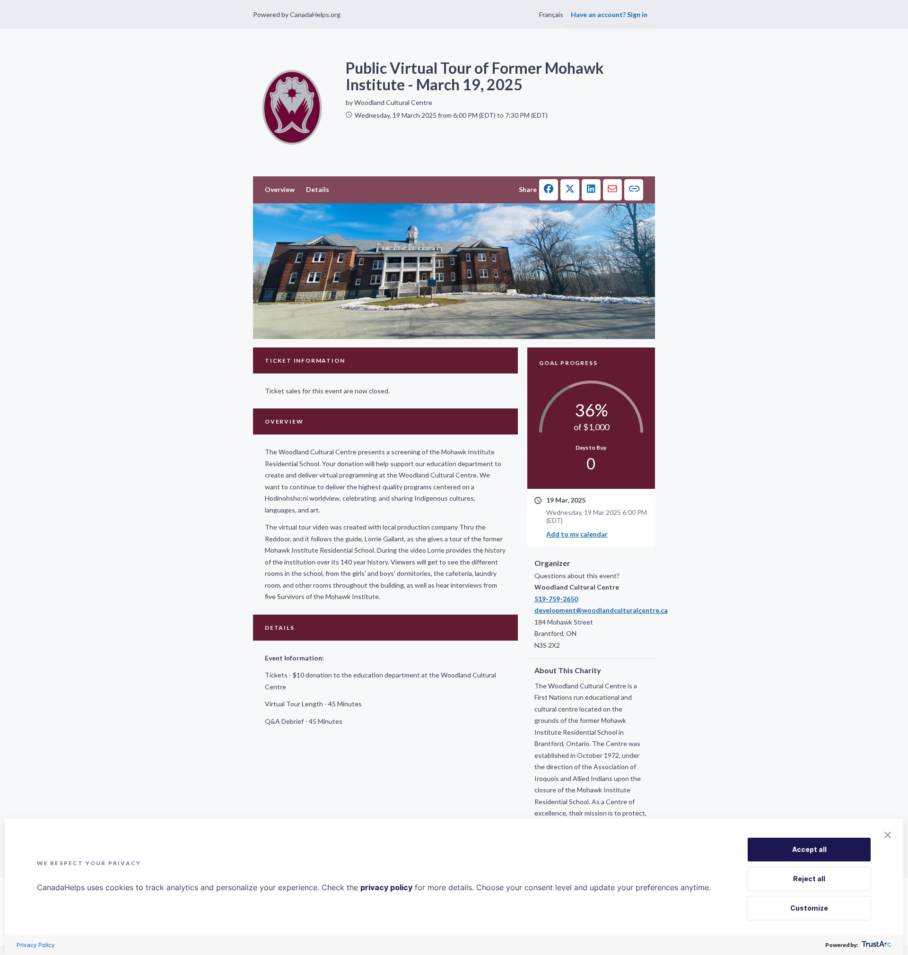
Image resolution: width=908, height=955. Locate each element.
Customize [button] (809, 908)
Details (317, 189)
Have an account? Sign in (609, 14)
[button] (548, 189)
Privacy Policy (36, 944)
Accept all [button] (809, 849)
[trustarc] (875, 945)
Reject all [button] (809, 879)
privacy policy (386, 887)
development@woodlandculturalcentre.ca (591, 610)
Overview (280, 189)
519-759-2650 (556, 599)
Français (551, 14)
